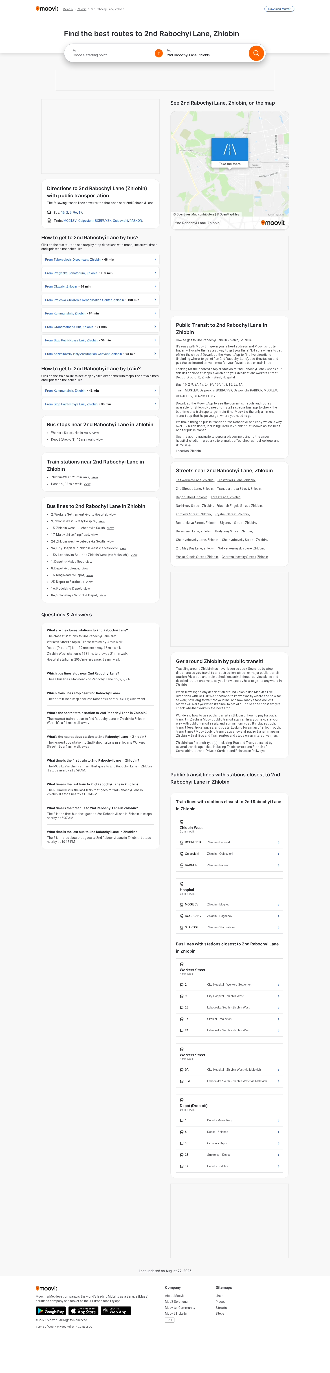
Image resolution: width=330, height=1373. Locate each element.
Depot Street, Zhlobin (191, 497)
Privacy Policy (65, 1326)
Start (75, 50)
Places (221, 1301)
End (169, 50)
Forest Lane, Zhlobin (225, 497)
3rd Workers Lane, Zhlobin (236, 480)
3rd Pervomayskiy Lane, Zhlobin (241, 548)
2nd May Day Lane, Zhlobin (195, 548)
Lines (219, 1296)
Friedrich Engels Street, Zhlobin (239, 505)
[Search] (256, 53)
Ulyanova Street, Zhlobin (238, 523)
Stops (220, 1313)
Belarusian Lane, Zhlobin (193, 531)
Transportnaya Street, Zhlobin (239, 488)
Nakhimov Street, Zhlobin (194, 505)
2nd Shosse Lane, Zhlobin (194, 488)
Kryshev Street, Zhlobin (232, 514)
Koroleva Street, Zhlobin (193, 514)
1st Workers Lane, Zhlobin (195, 480)
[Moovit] (47, 9)
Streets (221, 1307)
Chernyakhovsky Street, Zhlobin (245, 557)
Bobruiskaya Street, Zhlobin (196, 523)
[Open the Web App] (116, 1310)
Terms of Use (44, 1326)
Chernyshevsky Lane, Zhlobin (197, 540)
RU (170, 1320)
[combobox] (111, 55)
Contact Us (85, 1326)
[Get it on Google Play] (51, 1310)
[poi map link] (229, 171)
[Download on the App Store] (83, 1310)
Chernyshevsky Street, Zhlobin (244, 540)
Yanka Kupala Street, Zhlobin (197, 557)
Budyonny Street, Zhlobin (233, 531)
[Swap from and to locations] (159, 53)
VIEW (95, 433)
